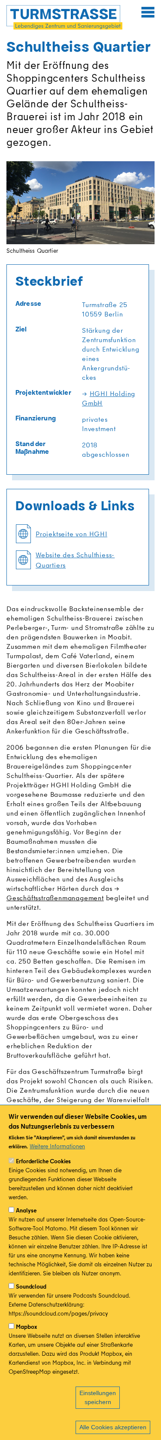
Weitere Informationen (57, 1146)
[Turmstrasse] (64, 17)
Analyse (26, 1210)
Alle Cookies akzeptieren (112, 1427)
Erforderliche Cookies (43, 1161)
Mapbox (26, 1326)
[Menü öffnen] (148, 12)
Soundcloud (31, 1286)
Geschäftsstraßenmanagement (55, 897)
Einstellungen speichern (97, 1397)
